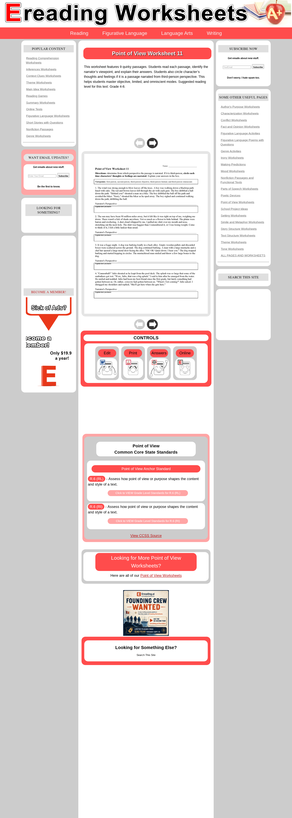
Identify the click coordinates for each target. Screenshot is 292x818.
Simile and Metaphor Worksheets (242, 222)
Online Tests (34, 109)
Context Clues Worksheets (43, 75)
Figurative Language (124, 33)
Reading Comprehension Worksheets (42, 60)
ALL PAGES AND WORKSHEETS (243, 255)
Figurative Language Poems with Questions (242, 142)
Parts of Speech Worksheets (239, 188)
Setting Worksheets (233, 215)
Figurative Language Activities (240, 133)
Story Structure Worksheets (239, 228)
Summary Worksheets (40, 102)
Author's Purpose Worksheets (240, 106)
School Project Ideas (234, 209)
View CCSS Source (146, 536)
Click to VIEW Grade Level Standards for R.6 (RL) (147, 493)
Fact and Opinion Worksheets (240, 126)
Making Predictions (233, 164)
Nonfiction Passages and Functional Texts (237, 180)
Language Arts (177, 33)
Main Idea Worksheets (41, 89)
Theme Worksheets (39, 82)
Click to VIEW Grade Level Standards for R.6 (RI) (148, 521)
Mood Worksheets (233, 171)
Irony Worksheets (232, 157)
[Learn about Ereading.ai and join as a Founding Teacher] (146, 613)
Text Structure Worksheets (238, 235)
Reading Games (37, 96)
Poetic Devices (230, 195)
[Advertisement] (48, 261)
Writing (214, 33)
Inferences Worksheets (41, 69)
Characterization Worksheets (240, 113)
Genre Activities (231, 151)
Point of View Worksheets (161, 575)
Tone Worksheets (232, 249)
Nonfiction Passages (39, 129)
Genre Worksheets (38, 136)
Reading (79, 33)
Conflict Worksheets (234, 120)
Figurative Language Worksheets (48, 116)
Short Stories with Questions (44, 122)
